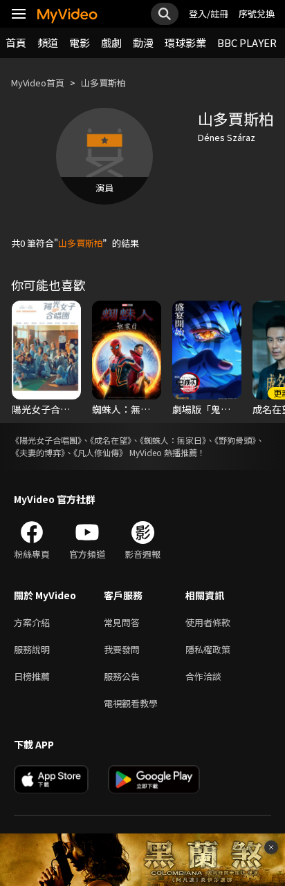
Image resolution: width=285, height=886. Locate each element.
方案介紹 (32, 622)
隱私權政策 (207, 649)
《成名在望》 (110, 440)
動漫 (143, 42)
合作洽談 (203, 676)
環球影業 (185, 42)
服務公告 (122, 676)
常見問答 (122, 622)
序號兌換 (257, 13)
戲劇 (111, 42)
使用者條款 (207, 622)
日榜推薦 (32, 676)
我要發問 (122, 649)
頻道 (47, 42)
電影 (79, 42)
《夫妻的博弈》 (38, 452)
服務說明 (32, 649)
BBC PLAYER (247, 42)
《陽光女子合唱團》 (46, 440)
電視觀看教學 (131, 703)
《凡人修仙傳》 (100, 452)
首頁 (16, 42)
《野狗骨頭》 (235, 440)
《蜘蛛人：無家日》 (173, 440)
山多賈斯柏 (103, 82)
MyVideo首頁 (37, 82)
